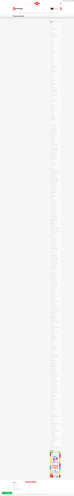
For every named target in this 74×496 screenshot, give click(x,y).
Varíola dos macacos (54, 175)
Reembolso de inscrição (54, 327)
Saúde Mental (53, 299)
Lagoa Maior (53, 142)
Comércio (52, 199)
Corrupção (52, 117)
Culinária (52, 47)
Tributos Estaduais (54, 385)
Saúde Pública (53, 223)
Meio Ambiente (53, 109)
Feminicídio (52, 203)
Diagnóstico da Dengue (54, 356)
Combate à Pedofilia (54, 375)
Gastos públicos (53, 288)
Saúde (52, 23)
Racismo (52, 197)
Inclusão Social (53, 264)
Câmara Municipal (53, 379)
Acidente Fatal (53, 336)
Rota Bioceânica (53, 403)
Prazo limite (52, 253)
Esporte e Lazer (53, 408)
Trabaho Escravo (53, 436)
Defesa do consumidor (54, 150)
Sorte (51, 73)
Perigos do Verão (53, 315)
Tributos (52, 113)
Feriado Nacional (53, 183)
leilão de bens (53, 139)
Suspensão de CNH (54, 340)
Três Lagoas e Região (54, 29)
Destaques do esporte (54, 244)
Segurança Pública (53, 266)
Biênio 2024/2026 (53, 246)
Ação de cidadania (53, 192)
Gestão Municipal (53, 396)
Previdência (52, 343)
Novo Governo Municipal (55, 310)
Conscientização (53, 84)
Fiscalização (52, 221)
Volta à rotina (53, 297)
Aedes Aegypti (53, 208)
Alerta (51, 78)
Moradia (52, 194)
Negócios (52, 405)
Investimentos (53, 368)
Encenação (52, 58)
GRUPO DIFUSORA (15, 484)
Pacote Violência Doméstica (55, 438)
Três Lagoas (53, 60)
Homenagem (53, 325)
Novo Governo (53, 294)
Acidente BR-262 (53, 292)
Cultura (52, 56)
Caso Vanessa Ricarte (54, 414)
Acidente (52, 54)
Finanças (52, 104)
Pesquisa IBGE (53, 159)
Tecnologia (52, 397)
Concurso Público (53, 124)
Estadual (52, 410)
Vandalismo (52, 225)
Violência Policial (53, 281)
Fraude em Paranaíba (54, 170)
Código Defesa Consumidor (55, 447)
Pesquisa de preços (54, 157)
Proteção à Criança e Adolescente (54, 366)
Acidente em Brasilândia (54, 332)
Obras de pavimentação (54, 181)
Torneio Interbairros (54, 257)
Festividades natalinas (54, 216)
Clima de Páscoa (53, 65)
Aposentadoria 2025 (54, 305)
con (51, 120)
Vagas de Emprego (54, 34)
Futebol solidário (53, 188)
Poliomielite (52, 186)
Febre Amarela (53, 407)
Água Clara (52, 80)
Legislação (52, 115)
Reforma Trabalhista (54, 255)
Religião (52, 445)
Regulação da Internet (54, 381)
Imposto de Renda (53, 429)
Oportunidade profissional (55, 321)
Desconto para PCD (54, 399)
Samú (51, 358)
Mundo (52, 38)
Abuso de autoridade (54, 283)
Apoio (51, 102)
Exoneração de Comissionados (53, 313)
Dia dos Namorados (54, 100)
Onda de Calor (53, 418)
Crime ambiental (53, 128)
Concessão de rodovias (54, 259)
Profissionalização (53, 239)
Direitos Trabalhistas (54, 201)
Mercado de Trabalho (54, 374)
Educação (52, 32)
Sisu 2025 (52, 351)
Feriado (52, 93)
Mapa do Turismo (53, 425)
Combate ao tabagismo (54, 219)
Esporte (52, 25)
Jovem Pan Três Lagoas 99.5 (16, 485)
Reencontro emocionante (55, 345)
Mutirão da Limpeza (54, 91)
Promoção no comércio (54, 248)
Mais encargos (53, 279)
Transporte (52, 388)
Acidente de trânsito (54, 155)
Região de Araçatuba (54, 71)
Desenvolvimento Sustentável (55, 231)
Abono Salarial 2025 (54, 301)
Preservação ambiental (54, 390)
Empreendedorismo (54, 131)
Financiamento (53, 137)
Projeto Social (53, 432)
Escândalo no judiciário (54, 177)
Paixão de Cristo (53, 67)
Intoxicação (52, 394)
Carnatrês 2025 (53, 441)
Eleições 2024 (53, 111)
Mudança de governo (54, 144)
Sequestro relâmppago (54, 179)
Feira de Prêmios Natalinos (55, 227)
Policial (52, 27)
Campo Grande (53, 87)
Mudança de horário (54, 319)
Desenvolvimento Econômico (55, 423)
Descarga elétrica (53, 277)
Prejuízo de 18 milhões (54, 148)
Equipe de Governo (54, 268)
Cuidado (52, 76)
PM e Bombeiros (53, 360)
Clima (51, 49)
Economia (52, 45)
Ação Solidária (53, 334)
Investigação (53, 434)
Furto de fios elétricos (54, 153)
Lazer (51, 98)
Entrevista (52, 421)
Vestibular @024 (53, 205)
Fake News (52, 290)
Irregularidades (53, 440)
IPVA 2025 (52, 401)
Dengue (52, 270)
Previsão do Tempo (54, 89)
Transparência (53, 362)
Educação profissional (54, 210)
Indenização (52, 329)
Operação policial (53, 214)
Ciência (52, 443)
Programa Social (53, 427)
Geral (51, 43)
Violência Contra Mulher (54, 430)
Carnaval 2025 (53, 419)
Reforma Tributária (54, 349)
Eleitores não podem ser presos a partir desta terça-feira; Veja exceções (18, 489)
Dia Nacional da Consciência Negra (55, 229)
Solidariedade (53, 190)
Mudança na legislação (54, 354)
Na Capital (52, 69)
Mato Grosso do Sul (54, 106)
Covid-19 (52, 135)
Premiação (52, 235)
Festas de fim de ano (54, 286)
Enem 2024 (52, 164)
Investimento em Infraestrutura (53, 318)
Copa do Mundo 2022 (54, 36)
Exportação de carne (54, 237)
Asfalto (52, 412)
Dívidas (52, 146)
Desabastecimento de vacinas (55, 172)
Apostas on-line (53, 233)
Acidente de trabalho (54, 133)
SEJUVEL (52, 82)
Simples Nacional (53, 370)
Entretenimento (53, 51)
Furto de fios (53, 212)
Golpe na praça (53, 261)
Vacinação (52, 166)
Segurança (52, 62)
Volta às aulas (53, 383)
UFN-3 (52, 161)
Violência (52, 168)
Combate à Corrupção (54, 416)
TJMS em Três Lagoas (54, 95)
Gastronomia (53, 242)
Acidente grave (53, 303)
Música (52, 40)
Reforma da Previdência (54, 308)
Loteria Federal (53, 372)
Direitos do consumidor (54, 250)
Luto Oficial (52, 323)
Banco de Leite (53, 275)
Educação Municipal (54, 338)
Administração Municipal (54, 392)
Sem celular (52, 377)
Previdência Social (53, 126)
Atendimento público (54, 272)
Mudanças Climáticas (54, 386)
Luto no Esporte (53, 347)
